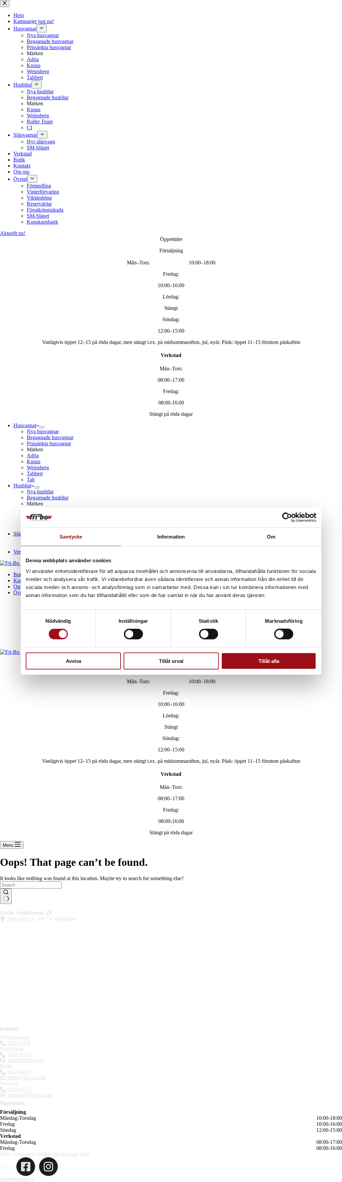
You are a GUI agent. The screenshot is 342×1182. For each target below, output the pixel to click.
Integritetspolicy (17, 1179)
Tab (31, 479)
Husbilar (22, 485)
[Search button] (6, 896)
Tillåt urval (171, 661)
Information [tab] (171, 537)
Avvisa (73, 661)
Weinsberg (38, 467)
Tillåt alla (269, 661)
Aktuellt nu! (12, 233)
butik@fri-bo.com (26, 1077)
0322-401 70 (20, 1054)
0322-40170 (19, 1043)
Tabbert (35, 473)
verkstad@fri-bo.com (30, 1095)
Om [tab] (271, 537)
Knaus (33, 461)
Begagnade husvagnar (50, 437)
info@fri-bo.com (25, 1060)
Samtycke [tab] (70, 537)
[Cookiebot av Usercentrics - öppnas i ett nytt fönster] (287, 517)
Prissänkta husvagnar (49, 443)
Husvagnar (24, 425)
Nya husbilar (40, 491)
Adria (33, 455)
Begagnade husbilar (47, 497)
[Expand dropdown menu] (41, 427)
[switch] (133, 634)
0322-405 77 (20, 1089)
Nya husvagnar (43, 431)
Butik (19, 574)
